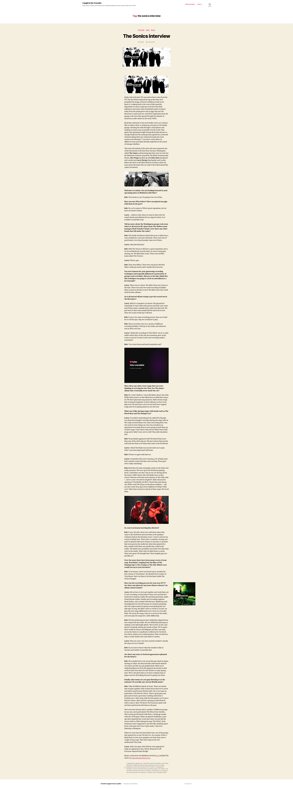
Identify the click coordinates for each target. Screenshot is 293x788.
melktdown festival (138, 765)
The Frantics (161, 769)
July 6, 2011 (151, 42)
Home (147, 30)
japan (152, 763)
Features (141, 30)
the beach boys (142, 769)
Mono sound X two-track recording (154, 765)
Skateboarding (189, 4)
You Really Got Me (161, 772)
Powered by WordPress (130, 783)
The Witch (149, 772)
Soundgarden (160, 767)
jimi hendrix (157, 763)
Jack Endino (146, 763)
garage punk (131, 763)
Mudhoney (129, 767)
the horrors (142, 770)
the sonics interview (132, 772)
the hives (135, 770)
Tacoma (135, 769)
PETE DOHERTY (150, 767)
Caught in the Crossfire (91, 3)
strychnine (129, 769)
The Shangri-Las (156, 770)
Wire (154, 772)
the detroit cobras (152, 769)
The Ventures (142, 772)
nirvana (135, 767)
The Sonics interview (146, 36)
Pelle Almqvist (142, 767)
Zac (143, 42)
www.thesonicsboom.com (140, 758)
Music (199, 4)
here (157, 756)
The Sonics (164, 770)
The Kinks (148, 770)
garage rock (139, 763)
